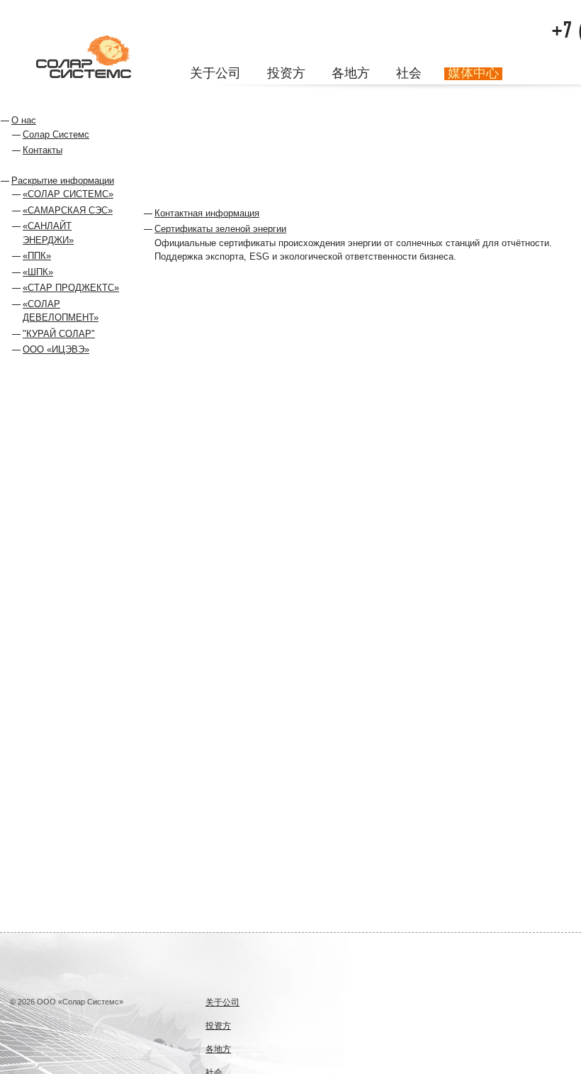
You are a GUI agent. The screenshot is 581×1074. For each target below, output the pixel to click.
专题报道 (425, 97)
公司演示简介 (481, 97)
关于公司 (215, 73)
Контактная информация (206, 213)
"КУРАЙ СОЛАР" (59, 333)
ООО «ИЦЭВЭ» (56, 349)
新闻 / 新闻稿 (370, 97)
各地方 (351, 73)
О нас (23, 120)
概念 (194, 97)
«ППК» (37, 255)
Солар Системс (56, 134)
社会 (409, 73)
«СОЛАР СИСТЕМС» (68, 194)
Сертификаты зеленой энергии (220, 228)
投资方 (286, 73)
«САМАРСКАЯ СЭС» (68, 210)
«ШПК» (38, 272)
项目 (277, 97)
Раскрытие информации (62, 180)
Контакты (42, 150)
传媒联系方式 (545, 97)
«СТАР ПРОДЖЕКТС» (71, 287)
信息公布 (234, 97)
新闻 (308, 97)
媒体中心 (473, 73)
